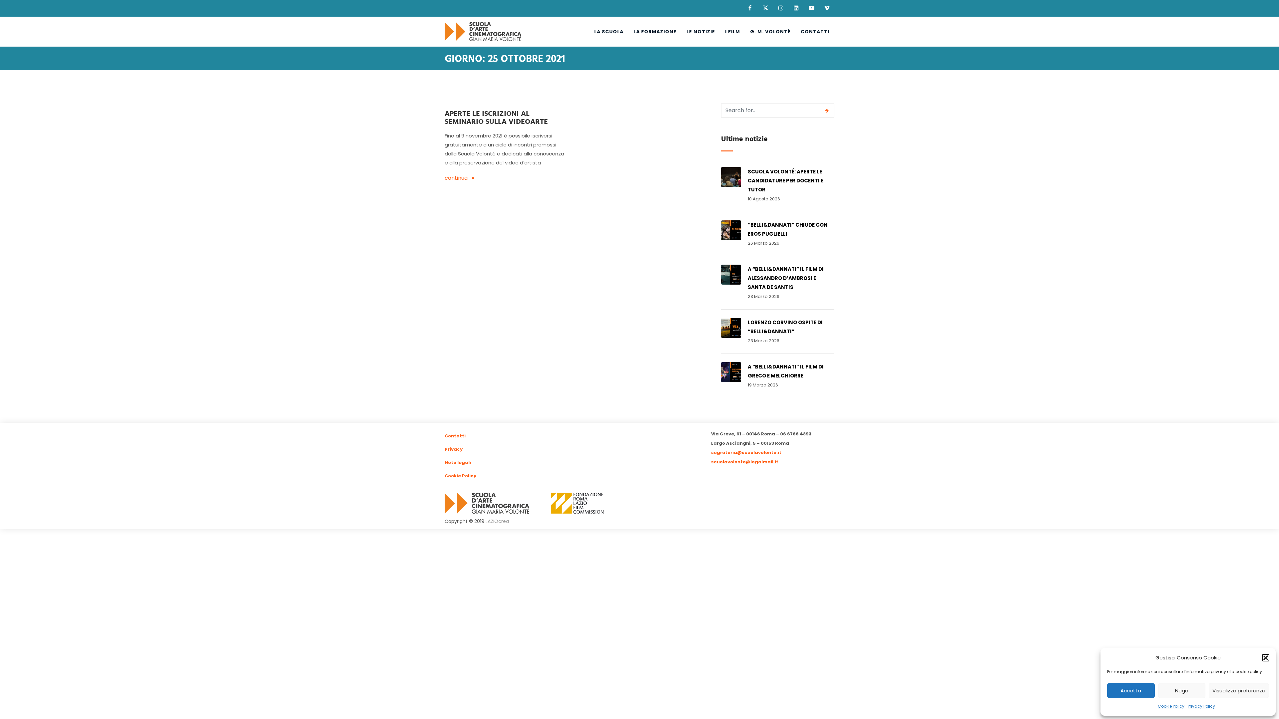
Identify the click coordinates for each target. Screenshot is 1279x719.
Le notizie (700, 31)
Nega (1181, 690)
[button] (1265, 657)
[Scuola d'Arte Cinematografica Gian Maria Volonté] (483, 31)
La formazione (655, 31)
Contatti (815, 31)
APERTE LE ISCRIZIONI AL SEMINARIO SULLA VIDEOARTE (496, 118)
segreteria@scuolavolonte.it (746, 452)
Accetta (1130, 690)
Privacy (454, 449)
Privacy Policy (1201, 706)
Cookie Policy (1171, 706)
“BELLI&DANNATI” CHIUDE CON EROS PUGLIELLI (788, 229)
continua (456, 178)
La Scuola (609, 31)
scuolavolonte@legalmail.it (744, 462)
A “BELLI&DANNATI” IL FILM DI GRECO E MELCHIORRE (786, 371)
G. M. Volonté (770, 31)
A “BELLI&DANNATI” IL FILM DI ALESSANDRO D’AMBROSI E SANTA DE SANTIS (786, 278)
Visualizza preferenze (1238, 690)
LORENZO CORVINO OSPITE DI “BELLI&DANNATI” (785, 327)
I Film (732, 31)
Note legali (458, 462)
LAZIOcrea (497, 521)
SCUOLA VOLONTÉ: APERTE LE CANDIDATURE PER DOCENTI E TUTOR (785, 180)
